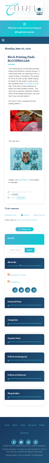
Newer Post (11, 215)
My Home (32, 425)
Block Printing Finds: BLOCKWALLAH (21, 59)
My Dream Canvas (18, 275)
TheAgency (15, 282)
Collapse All (26, 229)
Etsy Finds (20, 198)
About (15, 425)
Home (26, 215)
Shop (23, 425)
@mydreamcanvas (24, 32)
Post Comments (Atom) (27, 220)
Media (41, 425)
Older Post (38, 215)
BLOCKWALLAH (30, 83)
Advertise (24, 433)
